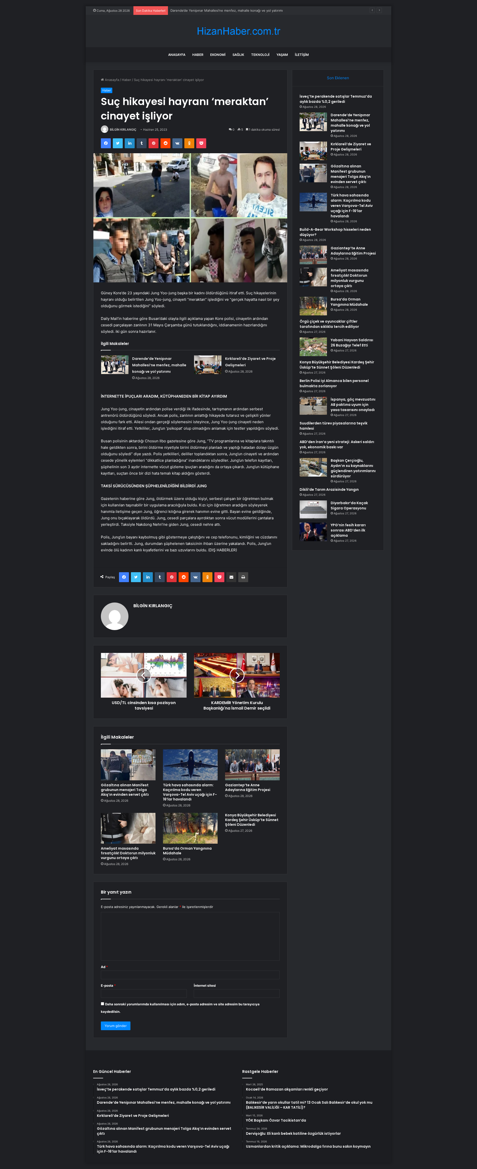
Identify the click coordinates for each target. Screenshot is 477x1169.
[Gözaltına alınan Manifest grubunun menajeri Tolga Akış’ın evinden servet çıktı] (128, 764)
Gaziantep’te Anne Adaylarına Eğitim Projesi (247, 787)
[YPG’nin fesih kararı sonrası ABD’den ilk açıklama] (313, 532)
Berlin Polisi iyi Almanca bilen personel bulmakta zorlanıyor (334, 383)
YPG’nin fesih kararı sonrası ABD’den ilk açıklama (348, 530)
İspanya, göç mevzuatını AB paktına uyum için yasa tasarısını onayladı (353, 404)
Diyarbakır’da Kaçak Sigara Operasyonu (349, 505)
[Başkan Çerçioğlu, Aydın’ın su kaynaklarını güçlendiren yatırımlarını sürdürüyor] (313, 467)
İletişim (302, 55)
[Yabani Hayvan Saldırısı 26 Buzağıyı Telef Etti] (313, 347)
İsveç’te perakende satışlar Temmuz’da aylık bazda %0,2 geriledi (336, 99)
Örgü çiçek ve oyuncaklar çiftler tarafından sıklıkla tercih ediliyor (329, 324)
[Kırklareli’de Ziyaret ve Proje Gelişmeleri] (207, 364)
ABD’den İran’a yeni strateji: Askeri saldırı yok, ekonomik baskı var (337, 444)
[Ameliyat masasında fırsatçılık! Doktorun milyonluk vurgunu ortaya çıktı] (128, 828)
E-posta (108, 985)
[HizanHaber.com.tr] (238, 31)
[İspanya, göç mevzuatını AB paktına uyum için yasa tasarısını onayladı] (313, 406)
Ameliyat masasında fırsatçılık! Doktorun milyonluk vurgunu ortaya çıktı (128, 853)
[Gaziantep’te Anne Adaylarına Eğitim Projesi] (252, 764)
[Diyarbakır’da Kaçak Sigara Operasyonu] (313, 509)
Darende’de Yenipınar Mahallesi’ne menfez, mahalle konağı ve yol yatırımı (159, 365)
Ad (104, 967)
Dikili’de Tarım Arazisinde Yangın (329, 489)
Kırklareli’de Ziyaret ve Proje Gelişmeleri (200, 10)
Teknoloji (260, 55)
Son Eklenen (338, 77)
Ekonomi (218, 55)
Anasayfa (176, 55)
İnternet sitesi (205, 985)
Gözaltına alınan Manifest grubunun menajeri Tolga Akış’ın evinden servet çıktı (125, 790)
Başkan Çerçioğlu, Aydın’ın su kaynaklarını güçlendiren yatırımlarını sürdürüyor (353, 468)
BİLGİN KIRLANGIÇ (123, 129)
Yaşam (282, 55)
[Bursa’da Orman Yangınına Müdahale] (190, 828)
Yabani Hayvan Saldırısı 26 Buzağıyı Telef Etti (352, 343)
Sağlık (238, 55)
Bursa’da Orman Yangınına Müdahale (187, 851)
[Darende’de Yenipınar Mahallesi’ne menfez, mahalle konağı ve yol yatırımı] (114, 364)
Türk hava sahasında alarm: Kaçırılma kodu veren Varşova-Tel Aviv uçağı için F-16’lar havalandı (190, 792)
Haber (197, 55)
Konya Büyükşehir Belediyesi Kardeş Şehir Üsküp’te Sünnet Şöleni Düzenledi (251, 820)
